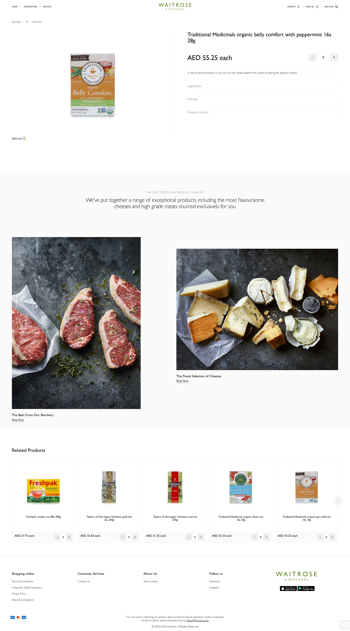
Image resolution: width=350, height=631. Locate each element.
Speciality (37, 21)
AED (328, 6)
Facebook (214, 581)
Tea (27, 21)
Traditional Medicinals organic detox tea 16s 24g (240, 518)
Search (291, 6)
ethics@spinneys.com (197, 620)
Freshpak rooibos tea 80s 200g (43, 516)
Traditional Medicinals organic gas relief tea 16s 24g (306, 518)
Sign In (310, 6)
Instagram (214, 587)
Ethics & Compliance (23, 599)
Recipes (47, 6)
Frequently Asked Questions (27, 587)
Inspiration (30, 6)
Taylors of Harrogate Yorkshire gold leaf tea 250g (109, 518)
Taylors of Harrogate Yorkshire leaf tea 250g (175, 518)
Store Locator (150, 581)
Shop (15, 6)
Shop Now (18, 419)
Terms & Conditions (22, 581)
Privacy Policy (19, 593)
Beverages (16, 21)
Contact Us (84, 581)
